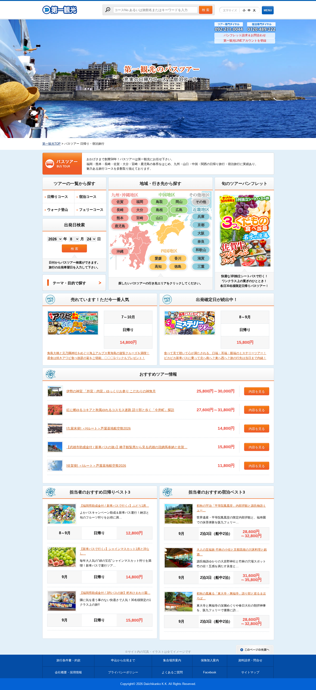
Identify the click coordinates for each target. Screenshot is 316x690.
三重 (201, 266)
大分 (139, 210)
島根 (159, 210)
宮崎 (139, 218)
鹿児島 (120, 226)
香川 (177, 258)
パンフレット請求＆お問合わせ (245, 35)
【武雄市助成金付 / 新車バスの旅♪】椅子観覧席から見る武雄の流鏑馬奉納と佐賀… (126, 447)
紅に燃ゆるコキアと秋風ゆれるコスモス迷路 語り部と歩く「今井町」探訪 (120, 410)
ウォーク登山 (57, 210)
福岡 (139, 202)
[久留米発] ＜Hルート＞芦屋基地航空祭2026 (98, 428)
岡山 (179, 202)
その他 (201, 202)
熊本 (120, 218)
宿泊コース (87, 197)
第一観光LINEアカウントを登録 (244, 40)
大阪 (201, 233)
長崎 (120, 210)
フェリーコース (91, 210)
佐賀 (120, 202)
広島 (179, 210)
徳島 (177, 266)
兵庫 (201, 216)
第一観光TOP (51, 143)
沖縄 (120, 251)
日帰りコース (57, 197)
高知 (158, 266)
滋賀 (201, 258)
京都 (201, 225)
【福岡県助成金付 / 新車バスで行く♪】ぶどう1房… (114, 505)
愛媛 (158, 258)
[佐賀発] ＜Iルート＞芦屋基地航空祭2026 (96, 465)
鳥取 (159, 202)
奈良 (201, 241)
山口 (159, 218)
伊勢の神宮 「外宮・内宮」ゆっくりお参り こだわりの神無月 (111, 391)
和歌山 (201, 250)
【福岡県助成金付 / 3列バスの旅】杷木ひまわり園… (115, 593)
